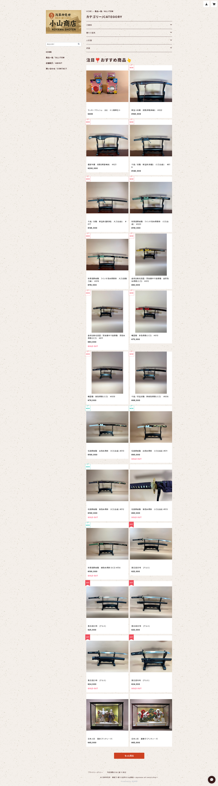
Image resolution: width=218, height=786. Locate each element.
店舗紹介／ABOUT (54, 63)
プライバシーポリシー (95, 772)
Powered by (126, 781)
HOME (89, 11)
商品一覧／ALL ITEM (55, 57)
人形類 (89, 40)
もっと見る (129, 755)
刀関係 (89, 25)
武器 (88, 48)
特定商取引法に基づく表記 (116, 772)
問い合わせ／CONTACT (56, 69)
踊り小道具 (90, 33)
